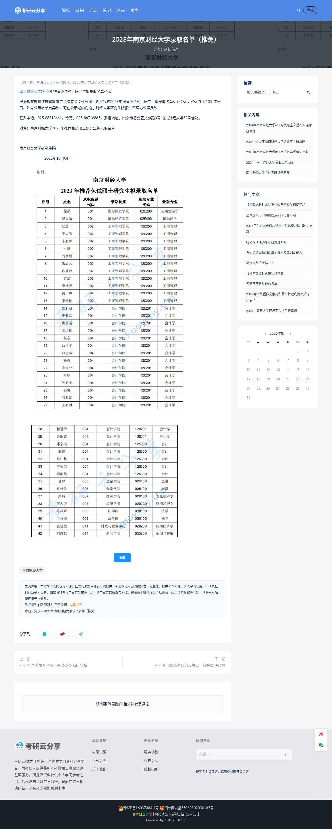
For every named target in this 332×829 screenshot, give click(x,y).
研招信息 (171, 49)
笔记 (107, 10)
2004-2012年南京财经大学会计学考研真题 (275, 141)
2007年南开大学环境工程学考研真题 (271, 310)
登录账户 (115, 704)
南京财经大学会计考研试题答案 (268, 172)
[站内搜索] (298, 10)
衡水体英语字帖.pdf (259, 263)
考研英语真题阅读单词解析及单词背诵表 (274, 252)
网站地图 (161, 814)
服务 (134, 10)
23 (307, 379)
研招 (79, 10)
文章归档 (193, 814)
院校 (66, 10)
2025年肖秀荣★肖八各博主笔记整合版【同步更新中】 (279, 229)
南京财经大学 (30, 92)
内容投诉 (75, 605)
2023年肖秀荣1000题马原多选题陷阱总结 (53, 665)
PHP (177, 820)
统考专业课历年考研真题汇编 (266, 242)
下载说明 (60, 605)
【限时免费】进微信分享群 (264, 273)
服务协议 (151, 752)
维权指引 (31, 605)
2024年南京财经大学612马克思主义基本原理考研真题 (279, 128)
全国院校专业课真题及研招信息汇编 (271, 215)
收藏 (122, 557)
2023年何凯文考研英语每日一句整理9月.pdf (189, 665)
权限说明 (46, 605)
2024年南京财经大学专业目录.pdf (269, 162)
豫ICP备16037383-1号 (141, 808)
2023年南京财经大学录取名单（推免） (70, 611)
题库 (121, 10)
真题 (93, 10)
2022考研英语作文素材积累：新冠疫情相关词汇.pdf (277, 297)
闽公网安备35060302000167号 (189, 808)
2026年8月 (278, 333)
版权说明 (151, 761)
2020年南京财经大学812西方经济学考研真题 (277, 152)
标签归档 (177, 814)
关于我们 (99, 769)
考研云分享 (44, 83)
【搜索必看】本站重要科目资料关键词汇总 (275, 205)
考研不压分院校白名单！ (263, 283)
